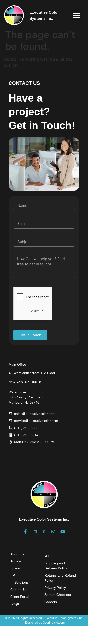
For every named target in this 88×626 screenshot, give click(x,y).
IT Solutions (19, 582)
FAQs (14, 604)
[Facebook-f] (25, 531)
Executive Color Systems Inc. (44, 519)
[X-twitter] (44, 531)
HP (12, 575)
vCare (49, 556)
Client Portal (19, 597)
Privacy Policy (55, 588)
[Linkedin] (35, 531)
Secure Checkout (57, 595)
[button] (77, 15)
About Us (17, 554)
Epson (15, 568)
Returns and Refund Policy (60, 577)
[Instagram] (53, 531)
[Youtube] (62, 531)
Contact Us (18, 589)
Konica (15, 561)
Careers (50, 602)
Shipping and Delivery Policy (55, 565)
